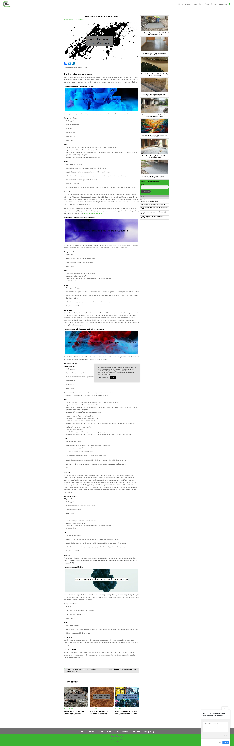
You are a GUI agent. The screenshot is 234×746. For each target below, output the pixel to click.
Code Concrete (68, 19)
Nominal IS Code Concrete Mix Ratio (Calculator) (151, 217)
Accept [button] (113, 377)
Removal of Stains (79, 19)
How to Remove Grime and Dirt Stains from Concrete (81, 670)
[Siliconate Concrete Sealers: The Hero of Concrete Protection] (154, 167)
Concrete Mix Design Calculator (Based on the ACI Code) (154, 208)
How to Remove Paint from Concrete (122, 669)
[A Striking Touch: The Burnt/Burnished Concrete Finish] (154, 44)
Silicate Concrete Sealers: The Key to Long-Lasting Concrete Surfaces (154, 115)
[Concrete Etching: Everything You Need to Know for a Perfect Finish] (154, 85)
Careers (214, 4)
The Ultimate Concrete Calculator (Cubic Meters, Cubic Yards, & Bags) (152, 200)
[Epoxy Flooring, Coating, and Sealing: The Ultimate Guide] (154, 126)
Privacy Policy (149, 732)
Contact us (223, 4)
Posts (201, 4)
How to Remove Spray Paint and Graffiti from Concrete (126, 712)
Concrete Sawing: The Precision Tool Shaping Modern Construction (154, 74)
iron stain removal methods (92, 213)
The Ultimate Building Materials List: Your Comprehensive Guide (154, 156)
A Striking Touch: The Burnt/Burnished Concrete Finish (154, 54)
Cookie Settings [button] (103, 377)
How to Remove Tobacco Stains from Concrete (74, 712)
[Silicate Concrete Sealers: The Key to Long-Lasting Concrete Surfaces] (154, 105)
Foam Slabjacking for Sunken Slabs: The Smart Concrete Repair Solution (154, 33)
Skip (220, 742)
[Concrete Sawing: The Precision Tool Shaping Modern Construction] (154, 64)
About (195, 4)
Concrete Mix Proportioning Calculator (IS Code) (153, 212)
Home (180, 4)
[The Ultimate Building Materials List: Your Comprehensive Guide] (154, 146)
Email (142, 184)
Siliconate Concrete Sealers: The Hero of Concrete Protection (154, 177)
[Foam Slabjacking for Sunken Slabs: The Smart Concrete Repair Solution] (154, 23)
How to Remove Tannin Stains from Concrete (99, 712)
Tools (207, 4)
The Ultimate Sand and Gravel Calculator (152, 204)
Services (188, 4)
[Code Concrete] (7, 6)
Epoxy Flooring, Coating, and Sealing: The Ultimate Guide (154, 136)
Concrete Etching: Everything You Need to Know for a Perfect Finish (154, 95)
